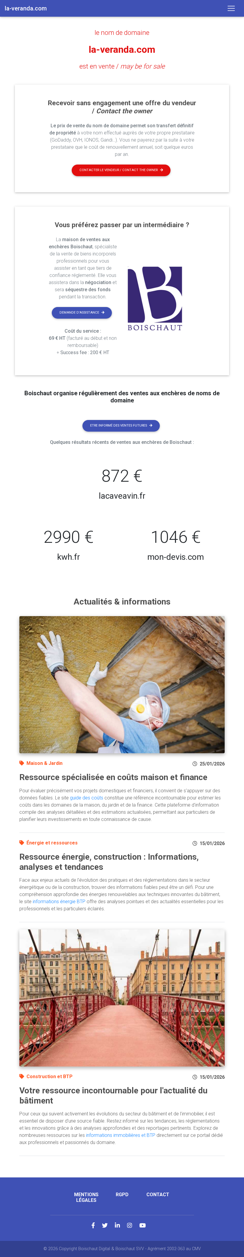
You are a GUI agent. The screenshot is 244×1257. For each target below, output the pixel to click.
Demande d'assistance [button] (79, 312)
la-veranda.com (122, 49)
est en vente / (122, 66)
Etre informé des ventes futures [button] (118, 425)
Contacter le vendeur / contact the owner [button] (118, 170)
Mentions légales (86, 1197)
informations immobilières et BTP (120, 1135)
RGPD (122, 1194)
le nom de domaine (122, 32)
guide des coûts (86, 798)
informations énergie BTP (59, 901)
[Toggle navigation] (231, 8)
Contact (157, 1194)
